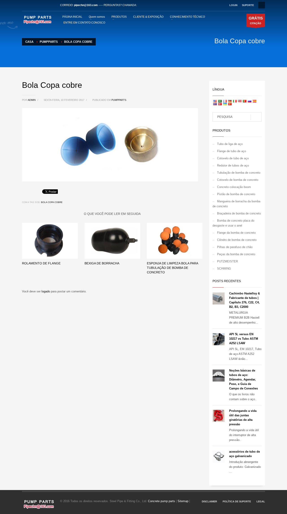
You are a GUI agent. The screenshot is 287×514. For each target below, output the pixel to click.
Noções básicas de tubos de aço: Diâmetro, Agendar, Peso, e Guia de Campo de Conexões (243, 379)
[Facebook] (25, 5)
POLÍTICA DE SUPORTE (237, 501)
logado (46, 291)
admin (32, 100)
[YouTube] (45, 5)
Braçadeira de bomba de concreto (239, 213)
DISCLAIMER (209, 501)
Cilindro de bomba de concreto (237, 240)
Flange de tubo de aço (231, 151)
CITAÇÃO (256, 20)
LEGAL (261, 501)
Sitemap (183, 501)
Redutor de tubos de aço (233, 165)
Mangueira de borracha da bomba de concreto (236, 204)
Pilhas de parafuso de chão (234, 247)
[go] (256, 117)
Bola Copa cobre (52, 202)
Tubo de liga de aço (230, 144)
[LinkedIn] (38, 5)
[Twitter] (32, 5)
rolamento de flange (41, 263)
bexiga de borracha (102, 263)
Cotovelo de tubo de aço (233, 158)
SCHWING (224, 268)
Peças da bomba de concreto (236, 254)
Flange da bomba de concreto (236, 232)
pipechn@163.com (86, 5)
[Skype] (52, 5)
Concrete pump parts (161, 501)
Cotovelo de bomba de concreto (237, 179)
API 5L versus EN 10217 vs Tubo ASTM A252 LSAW (243, 339)
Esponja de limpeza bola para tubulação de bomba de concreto (172, 267)
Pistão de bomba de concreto (236, 194)
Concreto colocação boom (234, 187)
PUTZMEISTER (227, 261)
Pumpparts (118, 100)
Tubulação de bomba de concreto (238, 172)
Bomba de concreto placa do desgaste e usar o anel (233, 223)
